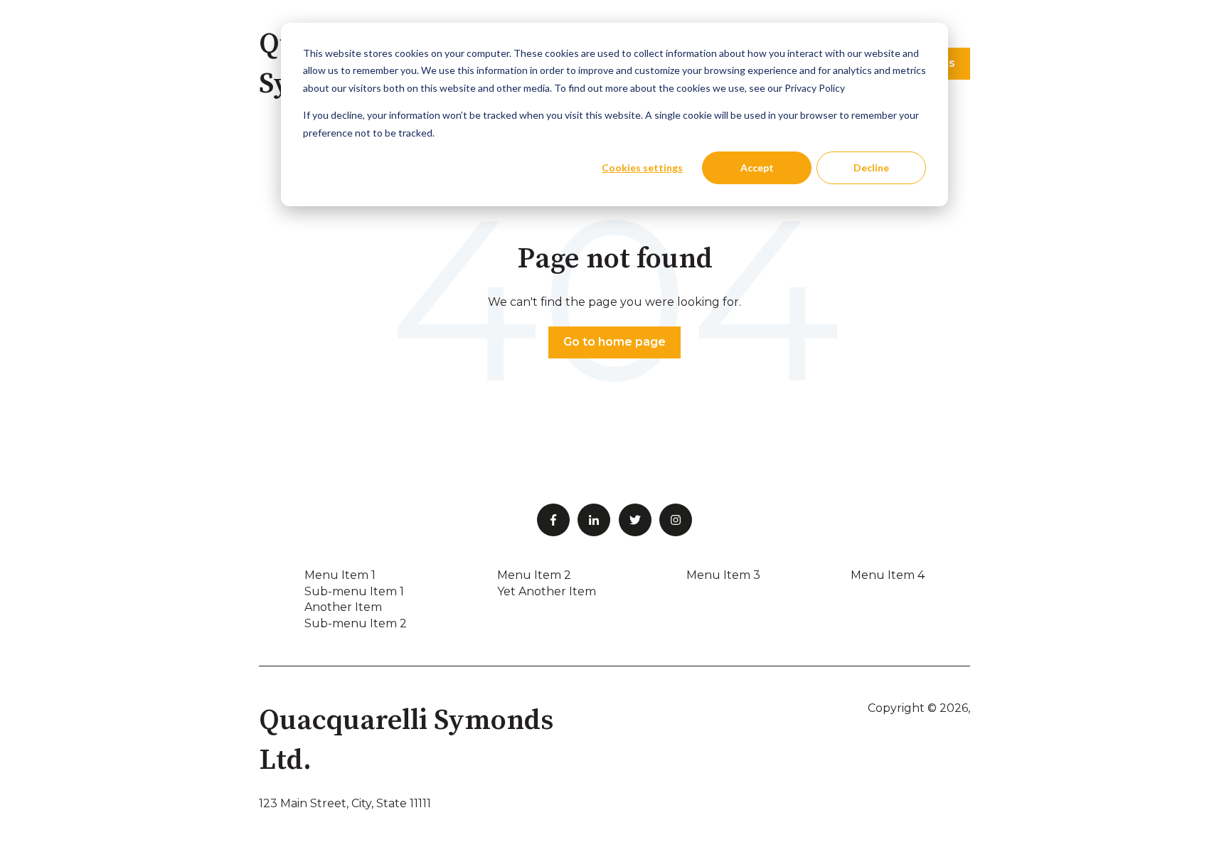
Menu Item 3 (723, 575)
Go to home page (614, 341)
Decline (871, 167)
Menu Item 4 (888, 575)
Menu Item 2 (534, 575)
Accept (757, 167)
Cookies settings (642, 167)
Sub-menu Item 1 (354, 591)
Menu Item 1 (340, 575)
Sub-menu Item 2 (355, 623)
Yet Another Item (546, 591)
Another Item (343, 607)
